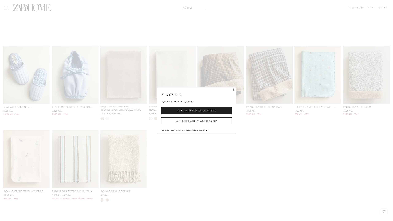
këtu (206, 130)
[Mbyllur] (233, 90)
